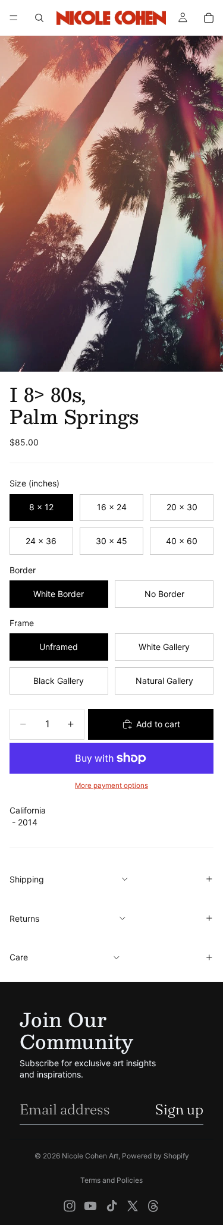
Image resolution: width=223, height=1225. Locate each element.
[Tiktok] (112, 1206)
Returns (24, 918)
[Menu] (13, 18)
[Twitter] (132, 1206)
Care (19, 957)
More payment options (111, 785)
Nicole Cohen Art (90, 1155)
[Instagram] (69, 1206)
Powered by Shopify (155, 1155)
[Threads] (153, 1206)
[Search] (39, 18)
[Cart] (209, 18)
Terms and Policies (111, 1180)
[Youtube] (90, 1206)
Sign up (179, 1109)
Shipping (27, 879)
